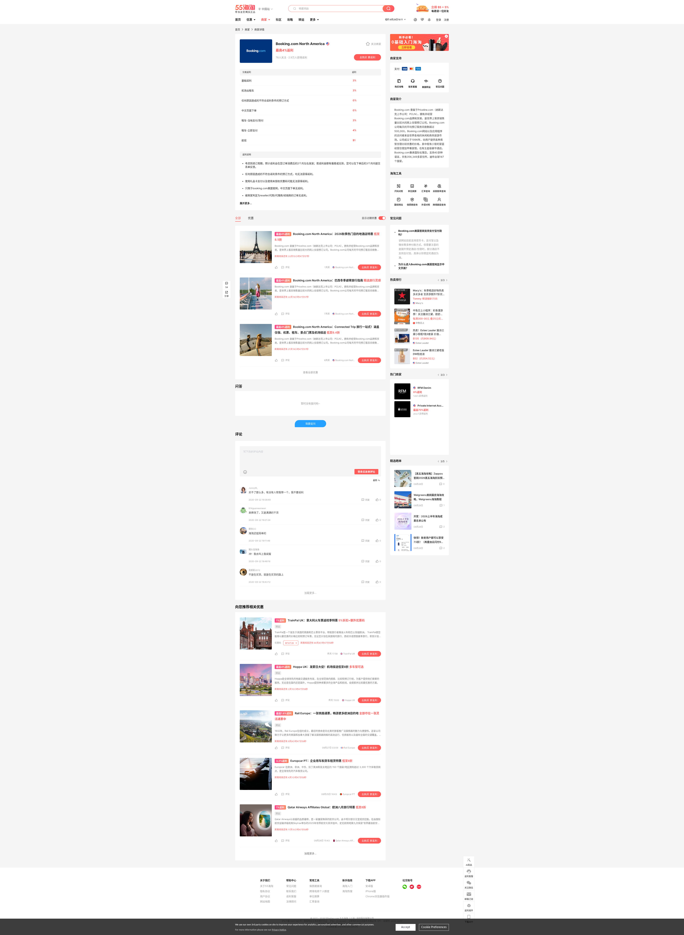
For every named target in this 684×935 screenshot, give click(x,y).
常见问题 (291, 886)
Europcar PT (349, 794)
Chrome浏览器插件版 (378, 896)
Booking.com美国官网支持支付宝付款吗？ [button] (420, 232)
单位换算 (412, 191)
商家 (264, 19)
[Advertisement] (419, 582)
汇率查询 (425, 191)
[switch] (374, 218)
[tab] (419, 232)
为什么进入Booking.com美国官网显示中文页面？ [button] (421, 266)
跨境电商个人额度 (319, 891)
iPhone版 (371, 891)
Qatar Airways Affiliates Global (350, 840)
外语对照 (425, 204)
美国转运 (426, 87)
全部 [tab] (238, 218)
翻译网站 (398, 204)
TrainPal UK (349, 653)
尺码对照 (398, 191)
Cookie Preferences (434, 927)
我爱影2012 (254, 570)
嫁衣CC (252, 529)
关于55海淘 (266, 886)
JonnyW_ (253, 488)
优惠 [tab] (251, 218)
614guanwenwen (257, 508)
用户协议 (265, 896)
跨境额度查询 (439, 204)
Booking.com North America (349, 267)
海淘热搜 (347, 891)
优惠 (249, 19)
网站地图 (265, 901)
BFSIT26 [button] (289, 643)
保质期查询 (412, 204)
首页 (237, 29)
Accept (405, 927)
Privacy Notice (279, 930)
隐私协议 (265, 891)
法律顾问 (291, 901)
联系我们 (291, 891)
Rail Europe (349, 747)
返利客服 (291, 896)
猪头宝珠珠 (254, 549)
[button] (265, 9)
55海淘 (245, 9)
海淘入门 (347, 886)
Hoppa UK (350, 700)
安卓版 (369, 886)
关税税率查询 (439, 191)
